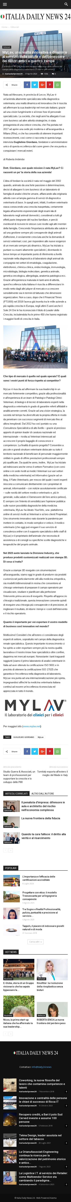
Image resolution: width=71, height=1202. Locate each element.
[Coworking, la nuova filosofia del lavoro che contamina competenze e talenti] (10, 1085)
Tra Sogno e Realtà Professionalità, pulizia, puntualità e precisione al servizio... (41, 912)
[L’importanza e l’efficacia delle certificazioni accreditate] (11, 880)
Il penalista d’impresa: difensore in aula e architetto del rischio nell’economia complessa (43, 806)
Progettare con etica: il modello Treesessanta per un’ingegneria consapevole (39, 896)
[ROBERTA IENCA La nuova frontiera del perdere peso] (52, 1006)
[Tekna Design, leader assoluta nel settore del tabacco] (10, 1140)
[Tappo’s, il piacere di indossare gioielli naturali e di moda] (11, 930)
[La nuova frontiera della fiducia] (11, 822)
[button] (66, 4)
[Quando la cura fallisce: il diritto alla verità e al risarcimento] (11, 838)
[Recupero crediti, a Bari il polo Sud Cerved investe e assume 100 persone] (10, 1119)
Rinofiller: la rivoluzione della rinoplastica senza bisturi (50, 986)
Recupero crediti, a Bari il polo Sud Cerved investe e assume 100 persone (40, 1118)
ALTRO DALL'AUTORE (43, 793)
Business (8, 979)
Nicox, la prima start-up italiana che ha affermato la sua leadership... (18, 1023)
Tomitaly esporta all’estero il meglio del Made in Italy (52, 773)
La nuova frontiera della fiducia (40, 818)
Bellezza (41, 1015)
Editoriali (15, 27)
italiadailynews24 (13, 73)
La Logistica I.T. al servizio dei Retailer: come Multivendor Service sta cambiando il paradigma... (43, 1176)
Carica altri (34, 941)
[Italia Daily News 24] (35, 16)
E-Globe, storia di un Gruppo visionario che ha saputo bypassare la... (18, 986)
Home (4, 27)
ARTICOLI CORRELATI (16, 793)
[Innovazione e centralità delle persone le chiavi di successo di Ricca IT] (10, 1102)
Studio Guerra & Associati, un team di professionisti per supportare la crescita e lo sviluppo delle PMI (19, 777)
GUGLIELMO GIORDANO (23, 737)
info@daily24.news (42, 1066)
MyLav (41, 737)
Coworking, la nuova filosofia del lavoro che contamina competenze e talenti (42, 1084)
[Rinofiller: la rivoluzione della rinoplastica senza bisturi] (52, 969)
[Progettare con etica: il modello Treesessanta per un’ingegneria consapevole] (11, 896)
